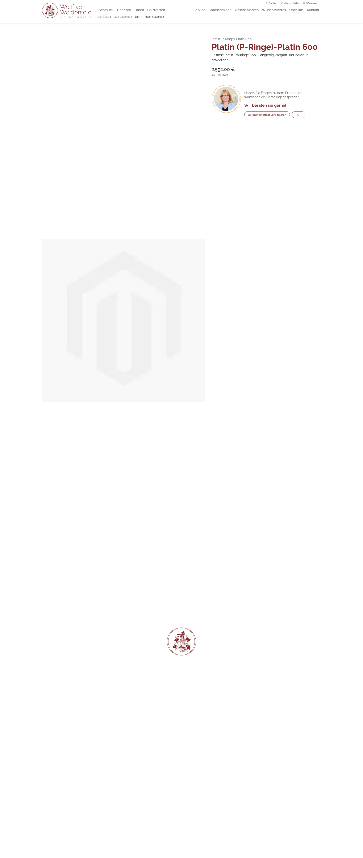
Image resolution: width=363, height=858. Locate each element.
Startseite (103, 16)
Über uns (296, 10)
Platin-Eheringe (121, 16)
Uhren (139, 10)
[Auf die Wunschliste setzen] (298, 114)
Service (199, 10)
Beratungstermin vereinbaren (267, 114)
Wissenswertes (274, 10)
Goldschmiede (220, 10)
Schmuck (106, 10)
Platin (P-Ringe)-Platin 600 (149, 16)
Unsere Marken (247, 10)
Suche (272, 3)
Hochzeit (124, 10)
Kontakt (313, 10)
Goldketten (156, 10)
